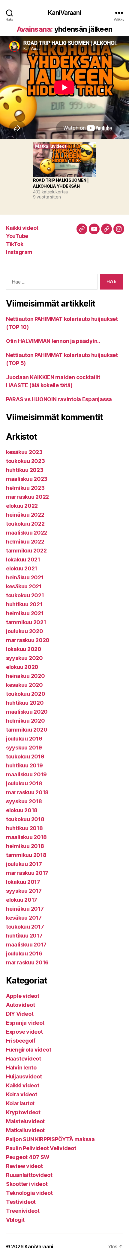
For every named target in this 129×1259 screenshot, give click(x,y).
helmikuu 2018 (25, 846)
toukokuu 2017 (25, 927)
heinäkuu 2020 (25, 676)
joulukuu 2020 (24, 631)
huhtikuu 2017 (24, 935)
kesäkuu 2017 (24, 918)
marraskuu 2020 (28, 640)
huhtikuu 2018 (24, 828)
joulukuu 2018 (24, 783)
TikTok (14, 244)
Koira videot (21, 1094)
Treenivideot (23, 1211)
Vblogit (15, 1220)
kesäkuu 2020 (24, 685)
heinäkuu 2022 (25, 515)
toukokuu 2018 (25, 819)
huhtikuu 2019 (24, 765)
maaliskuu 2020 (27, 712)
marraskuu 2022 (27, 497)
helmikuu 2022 (25, 541)
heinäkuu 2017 (25, 909)
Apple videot (22, 996)
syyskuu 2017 (24, 891)
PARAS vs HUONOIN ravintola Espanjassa (59, 399)
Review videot (24, 1166)
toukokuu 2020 (25, 694)
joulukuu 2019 (24, 738)
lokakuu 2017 (23, 882)
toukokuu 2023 (25, 461)
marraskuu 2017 (27, 873)
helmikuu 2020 (25, 721)
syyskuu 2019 (24, 747)
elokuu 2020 (22, 667)
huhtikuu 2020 (25, 703)
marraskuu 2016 (27, 962)
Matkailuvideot (25, 1130)
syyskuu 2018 (24, 801)
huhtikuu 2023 (25, 470)
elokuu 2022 (22, 506)
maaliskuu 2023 (26, 479)
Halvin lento (21, 1067)
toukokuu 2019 (25, 756)
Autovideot (20, 1005)
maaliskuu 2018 (26, 837)
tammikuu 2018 (26, 855)
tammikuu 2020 (26, 730)
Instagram (19, 252)
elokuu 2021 (21, 568)
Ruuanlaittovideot (29, 1175)
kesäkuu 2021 (24, 586)
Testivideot (21, 1202)
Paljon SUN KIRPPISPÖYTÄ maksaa (50, 1139)
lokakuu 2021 (23, 559)
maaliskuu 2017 (26, 944)
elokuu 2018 (22, 810)
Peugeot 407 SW (28, 1157)
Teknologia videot (29, 1193)
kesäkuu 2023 (24, 452)
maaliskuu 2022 (26, 533)
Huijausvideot (24, 1076)
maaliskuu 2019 (26, 774)
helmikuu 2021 (25, 613)
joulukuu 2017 (24, 864)
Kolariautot (20, 1103)
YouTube (17, 236)
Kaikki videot (22, 228)
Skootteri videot (27, 1184)
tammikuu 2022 (26, 550)
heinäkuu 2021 (25, 577)
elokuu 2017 (21, 900)
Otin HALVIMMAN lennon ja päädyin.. (53, 341)
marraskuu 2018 (27, 792)
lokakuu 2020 (23, 649)
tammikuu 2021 (26, 622)
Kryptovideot (23, 1112)
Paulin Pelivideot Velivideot (41, 1148)
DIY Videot (19, 1014)
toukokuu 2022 (25, 524)
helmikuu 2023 (25, 488)
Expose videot (24, 1032)
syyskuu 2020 (24, 658)
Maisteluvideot (25, 1121)
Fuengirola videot (28, 1049)
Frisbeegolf (20, 1041)
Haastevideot (23, 1058)
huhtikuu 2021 (24, 604)
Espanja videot (25, 1023)
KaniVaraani (64, 13)
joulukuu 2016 (24, 953)
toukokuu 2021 (25, 595)
